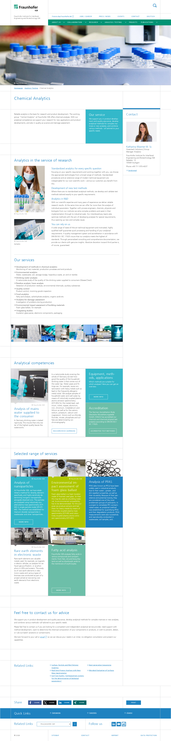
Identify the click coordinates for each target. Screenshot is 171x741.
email (42, 637)
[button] (35, 702)
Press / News (105, 16)
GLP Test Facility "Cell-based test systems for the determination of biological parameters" (68, 678)
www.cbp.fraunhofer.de (62, 16)
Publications (147, 22)
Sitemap (55, 735)
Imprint (114, 735)
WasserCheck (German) (64, 431)
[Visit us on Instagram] (124, 724)
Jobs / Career (86, 16)
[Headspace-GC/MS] (101, 333)
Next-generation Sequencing (100, 665)
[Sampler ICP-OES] (31, 333)
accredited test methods (103, 431)
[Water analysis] (17, 333)
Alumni (129, 713)
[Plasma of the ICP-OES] (115, 333)
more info (98, 397)
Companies (56, 713)
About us (56, 22)
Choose (75, 724)
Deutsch (151, 16)
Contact (135, 16)
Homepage (18, 88)
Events (121, 16)
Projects (133, 22)
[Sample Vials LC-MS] (45, 333)
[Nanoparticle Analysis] (87, 333)
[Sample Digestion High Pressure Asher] (59, 333)
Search (155, 5)
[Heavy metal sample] (73, 333)
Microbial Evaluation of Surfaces (101, 670)
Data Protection (149, 735)
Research (93, 22)
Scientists (93, 713)
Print (133, 703)
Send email (132, 170)
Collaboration (74, 22)
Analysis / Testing (113, 22)
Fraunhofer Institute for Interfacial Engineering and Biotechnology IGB (27, 17)
